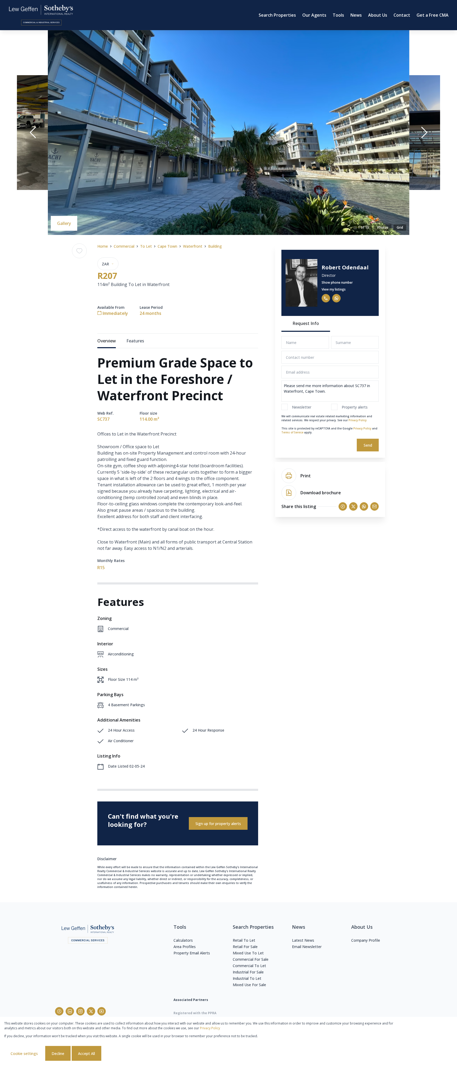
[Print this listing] (288, 475)
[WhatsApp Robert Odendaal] (336, 298)
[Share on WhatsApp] (364, 506)
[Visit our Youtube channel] (101, 1011)
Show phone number (337, 282)
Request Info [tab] (306, 323)
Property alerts (355, 407)
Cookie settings (24, 1053)
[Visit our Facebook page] (59, 1011)
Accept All (86, 1053)
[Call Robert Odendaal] (326, 298)
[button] (33, 132)
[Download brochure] (288, 492)
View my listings (334, 289)
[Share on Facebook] (343, 506)
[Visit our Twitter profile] (91, 1011)
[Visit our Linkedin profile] (70, 1011)
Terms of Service (292, 432)
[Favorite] (79, 250)
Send (368, 445)
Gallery (64, 223)
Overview (106, 341)
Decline (58, 1053)
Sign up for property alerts (218, 823)
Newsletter (301, 407)
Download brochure (320, 493)
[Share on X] (353, 506)
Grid (400, 227)
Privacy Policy (358, 420)
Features (135, 341)
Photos (382, 227)
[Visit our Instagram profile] (80, 1011)
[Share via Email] (374, 506)
